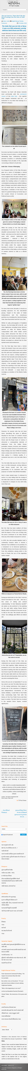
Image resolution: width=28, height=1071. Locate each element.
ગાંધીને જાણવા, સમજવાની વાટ (8, 886)
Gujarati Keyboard (8, 835)
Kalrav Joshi (6, 21)
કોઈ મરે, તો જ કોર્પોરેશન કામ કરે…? (9, 848)
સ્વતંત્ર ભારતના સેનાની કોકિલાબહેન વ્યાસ (11, 1019)
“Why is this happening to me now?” (11, 988)
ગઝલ (3, 925)
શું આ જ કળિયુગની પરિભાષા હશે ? (10, 900)
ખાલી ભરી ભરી (5, 851)
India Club (13, 96)
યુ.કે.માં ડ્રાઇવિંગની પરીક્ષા (7, 870)
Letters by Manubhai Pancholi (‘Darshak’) (12, 991)
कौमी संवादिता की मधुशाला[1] (9, 897)
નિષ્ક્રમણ (4, 922)
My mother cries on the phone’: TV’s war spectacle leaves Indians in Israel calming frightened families (12, 983)
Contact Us (11, 1065)
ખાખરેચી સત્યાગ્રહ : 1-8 (7, 955)
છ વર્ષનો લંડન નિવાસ (7, 876)
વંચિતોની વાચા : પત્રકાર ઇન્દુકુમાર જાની (10, 1013)
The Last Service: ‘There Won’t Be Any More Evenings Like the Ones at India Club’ (13, 17)
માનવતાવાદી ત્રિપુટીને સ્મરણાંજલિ (9, 908)
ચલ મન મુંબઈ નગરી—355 (7, 845)
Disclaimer (4, 1065)
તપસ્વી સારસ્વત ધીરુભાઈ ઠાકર (9, 1007)
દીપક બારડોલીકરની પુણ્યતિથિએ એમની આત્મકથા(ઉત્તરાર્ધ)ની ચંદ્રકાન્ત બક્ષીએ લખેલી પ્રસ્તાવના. (12, 881)
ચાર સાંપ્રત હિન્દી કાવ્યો (7, 930)
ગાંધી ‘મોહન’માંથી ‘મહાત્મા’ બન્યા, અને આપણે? (12, 911)
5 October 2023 (22, 23)
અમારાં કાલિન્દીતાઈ (6, 1016)
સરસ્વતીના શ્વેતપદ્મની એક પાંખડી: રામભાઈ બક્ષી (13, 1010)
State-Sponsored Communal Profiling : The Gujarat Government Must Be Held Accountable (13, 976)
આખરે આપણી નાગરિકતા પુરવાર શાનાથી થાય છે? (13, 854)
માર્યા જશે (4, 928)
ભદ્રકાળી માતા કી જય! (6, 963)
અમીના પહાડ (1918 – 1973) (8, 873)
